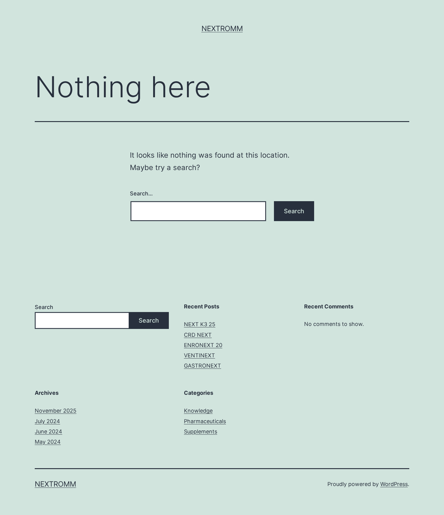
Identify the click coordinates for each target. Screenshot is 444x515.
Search (44, 307)
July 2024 (47, 421)
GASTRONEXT (202, 365)
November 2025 (55, 410)
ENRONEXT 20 (203, 345)
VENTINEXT (199, 355)
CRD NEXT (198, 335)
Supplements (200, 431)
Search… (141, 193)
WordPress (394, 484)
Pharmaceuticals (205, 421)
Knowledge (198, 410)
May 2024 (48, 442)
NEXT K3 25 (199, 324)
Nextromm (222, 28)
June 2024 (48, 431)
